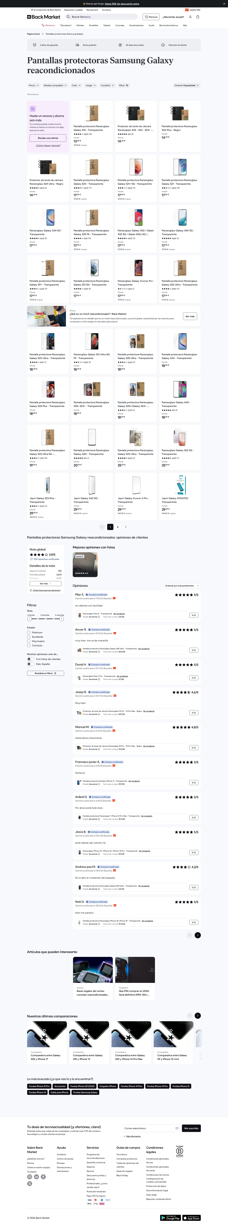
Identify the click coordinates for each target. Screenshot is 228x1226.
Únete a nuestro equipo (38, 1167)
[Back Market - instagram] (29, 1176)
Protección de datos (156, 1186)
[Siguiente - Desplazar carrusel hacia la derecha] (198, 1016)
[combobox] (34, 85)
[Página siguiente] (126, 527)
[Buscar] (68, 16)
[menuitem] (80, 25)
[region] (137, 565)
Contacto (61, 1154)
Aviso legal (151, 1194)
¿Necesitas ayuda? (173, 16)
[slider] (29, 619)
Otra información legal (157, 1190)
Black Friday (122, 1175)
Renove (90, 1171)
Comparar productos (126, 1158)
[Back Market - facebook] (43, 1176)
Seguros (91, 1166)
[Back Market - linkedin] (36, 1176)
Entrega (61, 1163)
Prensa (30, 1163)
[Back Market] (43, 17)
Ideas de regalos (124, 1171)
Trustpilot (31, 1171)
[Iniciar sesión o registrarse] (190, 17)
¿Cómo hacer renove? (48, 145)
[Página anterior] (102, 527)
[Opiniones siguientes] (198, 935)
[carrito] (198, 17)
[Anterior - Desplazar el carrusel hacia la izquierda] (190, 1016)
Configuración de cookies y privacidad (156, 1180)
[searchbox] (103, 17)
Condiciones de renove (157, 1174)
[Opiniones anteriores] (190, 935)
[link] (190, 316)
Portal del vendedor (96, 1191)
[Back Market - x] (29, 1183)
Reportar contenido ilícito (158, 1199)
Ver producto (119, 613)
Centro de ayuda (65, 1158)
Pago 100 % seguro (96, 1195)
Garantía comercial (96, 1162)
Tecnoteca (121, 1154)
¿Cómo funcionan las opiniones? (46, 590)
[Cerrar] (224, 3)
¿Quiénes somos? (36, 1158)
